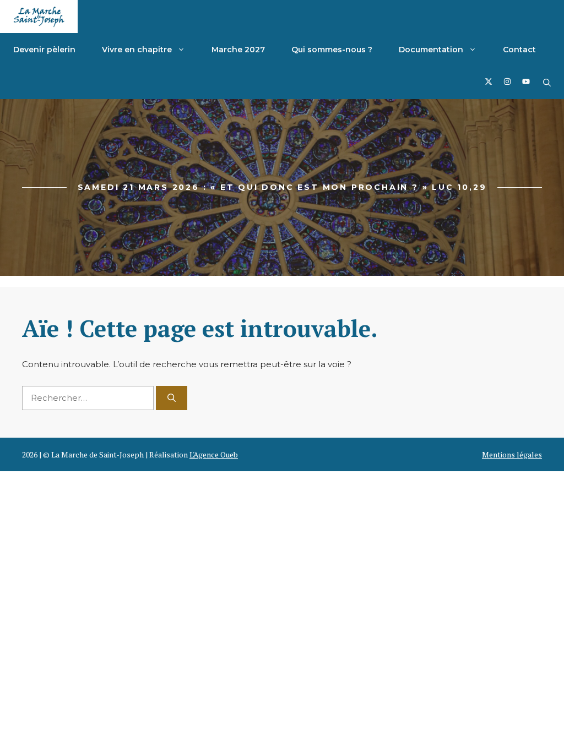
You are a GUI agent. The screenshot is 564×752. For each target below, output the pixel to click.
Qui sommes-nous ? (331, 50)
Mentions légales (512, 454)
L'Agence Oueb (213, 454)
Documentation (431, 50)
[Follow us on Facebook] (488, 83)
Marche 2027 (238, 50)
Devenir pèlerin (44, 50)
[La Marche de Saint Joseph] (38, 16)
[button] (547, 82)
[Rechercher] (171, 398)
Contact (519, 50)
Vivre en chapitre (137, 50)
